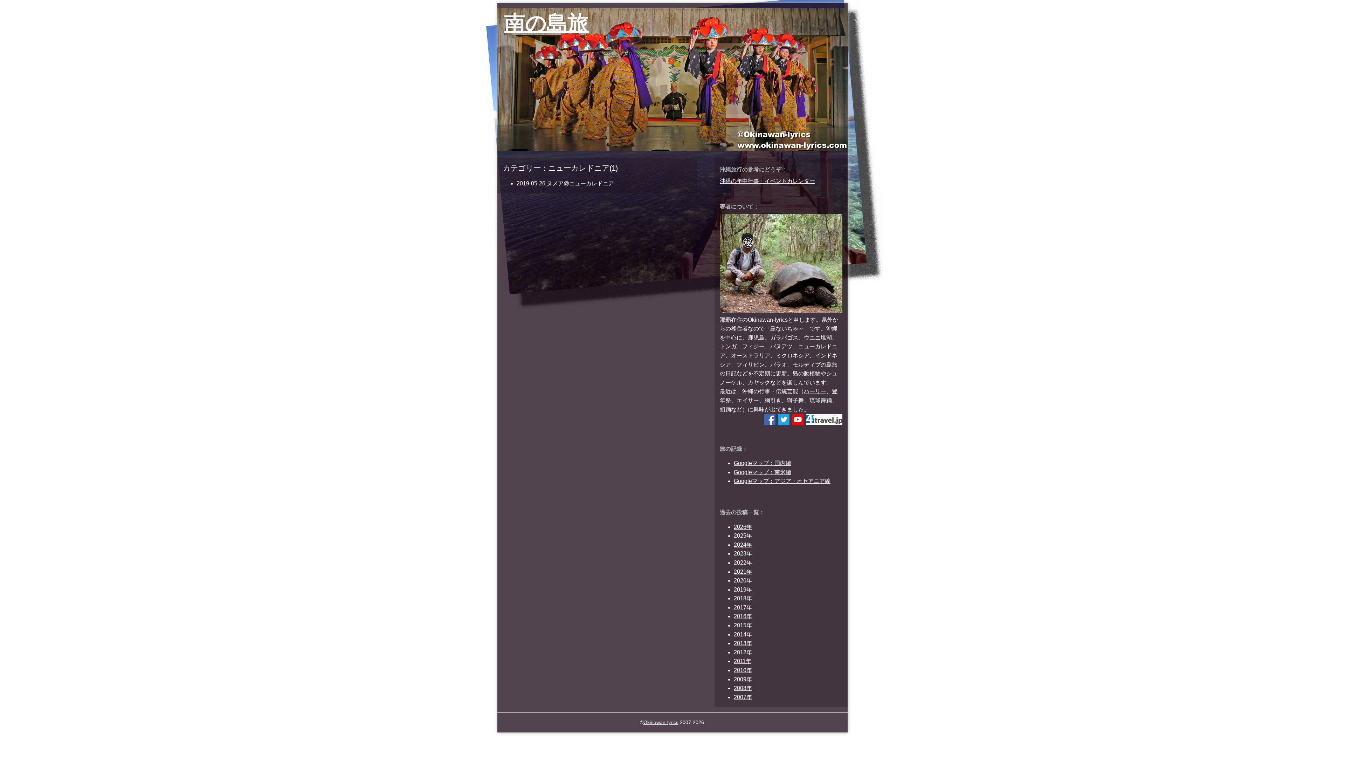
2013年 (743, 643)
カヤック (759, 383)
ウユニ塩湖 (818, 338)
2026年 (743, 527)
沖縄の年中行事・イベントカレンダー (767, 181)
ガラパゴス (784, 338)
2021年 (743, 572)
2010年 (743, 670)
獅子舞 (795, 400)
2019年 (743, 590)
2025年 (743, 536)
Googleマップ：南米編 (762, 472)
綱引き (773, 400)
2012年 (743, 652)
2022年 (743, 563)
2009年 (743, 679)
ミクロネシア (792, 356)
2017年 (743, 608)
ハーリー (815, 391)
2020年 (743, 581)
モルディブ (807, 365)
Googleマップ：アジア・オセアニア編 (782, 481)
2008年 (743, 688)
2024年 (743, 545)
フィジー (753, 346)
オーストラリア (750, 356)
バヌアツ (781, 346)
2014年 (743, 634)
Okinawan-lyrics (660, 722)
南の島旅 (546, 23)
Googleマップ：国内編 (762, 463)
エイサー (748, 400)
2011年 (742, 661)
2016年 (743, 616)
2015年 (743, 625)
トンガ (728, 346)
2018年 (743, 598)
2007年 (743, 697)
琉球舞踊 (820, 400)
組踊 (725, 409)
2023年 (743, 554)
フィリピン (751, 365)
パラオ (778, 365)
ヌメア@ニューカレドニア (580, 183)
